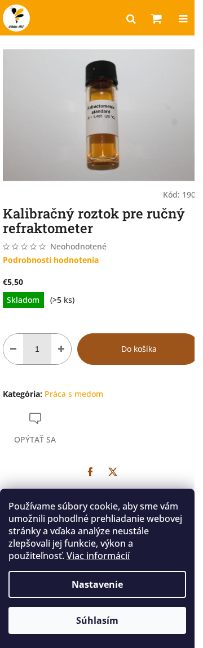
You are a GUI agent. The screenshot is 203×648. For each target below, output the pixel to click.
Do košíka (139, 348)
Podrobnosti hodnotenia (51, 259)
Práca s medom (74, 393)
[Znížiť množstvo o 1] (13, 349)
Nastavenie (97, 584)
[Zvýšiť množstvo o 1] (61, 349)
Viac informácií (98, 555)
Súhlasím (97, 620)
